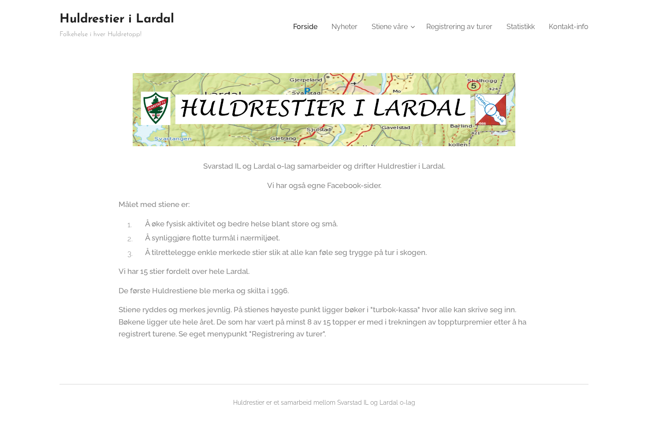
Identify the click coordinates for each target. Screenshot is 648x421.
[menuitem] (307, 27)
